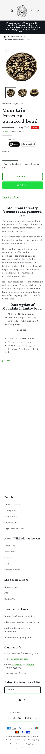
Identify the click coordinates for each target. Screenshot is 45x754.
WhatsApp (17, 664)
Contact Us (9, 599)
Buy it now (22, 185)
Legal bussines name (14, 528)
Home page (9, 551)
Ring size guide (11, 587)
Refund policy (20, 740)
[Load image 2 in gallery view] (22, 92)
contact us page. (19, 659)
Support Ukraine (12, 570)
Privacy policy (33, 740)
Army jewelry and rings (16, 36)
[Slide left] (2, 93)
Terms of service (16, 744)
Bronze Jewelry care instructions (19, 616)
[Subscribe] (37, 689)
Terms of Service (12, 504)
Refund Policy (11, 516)
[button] (6, 11)
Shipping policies (10, 197)
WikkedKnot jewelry (21, 737)
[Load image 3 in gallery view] (34, 92)
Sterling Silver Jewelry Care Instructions (17, 630)
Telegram (30, 664)
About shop (9, 546)
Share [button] (7, 361)
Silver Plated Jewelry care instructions (22, 622)
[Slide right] (42, 93)
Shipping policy (32, 744)
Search (7, 558)
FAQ (6, 593)
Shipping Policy (11, 522)
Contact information (24, 748)
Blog (6, 563)
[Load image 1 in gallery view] (11, 92)
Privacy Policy (11, 510)
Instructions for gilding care (17, 637)
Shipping (5, 131)
